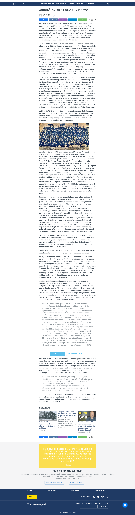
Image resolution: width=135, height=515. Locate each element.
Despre (29, 491)
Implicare (75, 491)
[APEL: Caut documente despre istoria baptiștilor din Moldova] (48, 416)
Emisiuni (51, 4)
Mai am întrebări (76, 483)
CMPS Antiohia (81, 4)
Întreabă (71, 4)
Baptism (54, 16)
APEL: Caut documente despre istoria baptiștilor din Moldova (47, 425)
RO (100, 4)
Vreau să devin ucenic (54, 483)
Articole (43, 4)
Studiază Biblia (61, 4)
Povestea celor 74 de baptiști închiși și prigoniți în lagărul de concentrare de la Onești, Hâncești (87, 426)
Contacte (52, 491)
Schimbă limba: (100, 491)
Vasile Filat (46, 14)
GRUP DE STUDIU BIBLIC (75, 354)
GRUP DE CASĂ (57, 354)
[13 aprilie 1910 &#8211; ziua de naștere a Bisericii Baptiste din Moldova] (68, 420)
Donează (91, 4)
